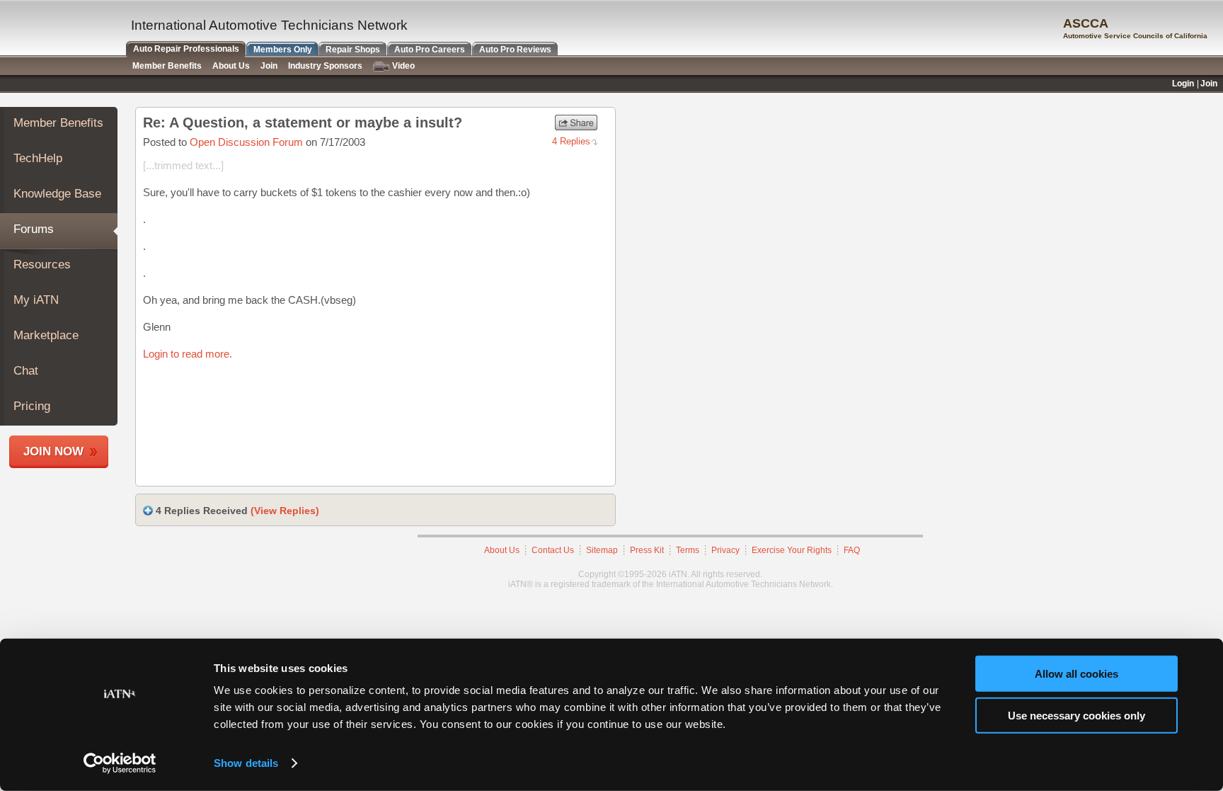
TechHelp (37, 158)
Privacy (725, 550)
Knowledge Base (57, 193)
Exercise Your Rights (792, 550)
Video (403, 66)
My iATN (36, 300)
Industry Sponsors (325, 66)
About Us (501, 550)
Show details (246, 763)
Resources (42, 264)
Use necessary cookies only (1076, 715)
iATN (62, 29)
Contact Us (553, 550)
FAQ (852, 550)
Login (1183, 84)
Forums (33, 229)
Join (268, 66)
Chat (25, 370)
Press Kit (647, 550)
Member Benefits (58, 123)
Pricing (31, 406)
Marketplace (46, 335)
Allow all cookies (1076, 674)
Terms (687, 550)
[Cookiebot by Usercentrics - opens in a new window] (120, 763)
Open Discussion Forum (246, 142)
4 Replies (571, 141)
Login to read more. (187, 354)
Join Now (53, 451)
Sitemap (602, 550)
